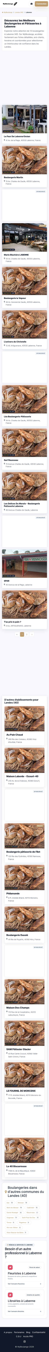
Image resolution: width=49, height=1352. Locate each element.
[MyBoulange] (11, 4)
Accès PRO (28, 1336)
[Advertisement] (24, 77)
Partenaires (19, 1332)
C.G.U (18, 1336)
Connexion (41, 4)
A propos (8, 1332)
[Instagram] (24, 1341)
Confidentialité (38, 1332)
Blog (28, 1332)
